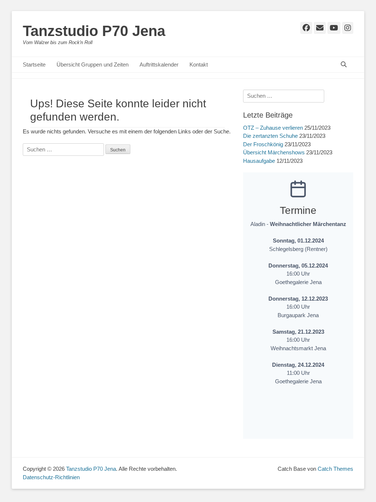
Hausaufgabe (259, 161)
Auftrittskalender (159, 64)
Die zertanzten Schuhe (270, 136)
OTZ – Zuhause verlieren (273, 128)
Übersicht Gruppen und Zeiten (93, 64)
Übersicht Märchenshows (274, 152)
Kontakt (198, 64)
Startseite (34, 64)
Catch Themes (335, 469)
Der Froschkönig (263, 144)
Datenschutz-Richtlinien (51, 477)
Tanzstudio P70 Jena (94, 31)
